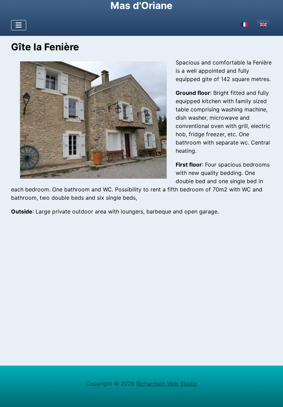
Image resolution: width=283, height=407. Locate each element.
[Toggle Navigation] (18, 25)
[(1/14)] (93, 120)
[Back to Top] (270, 394)
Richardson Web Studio (166, 383)
